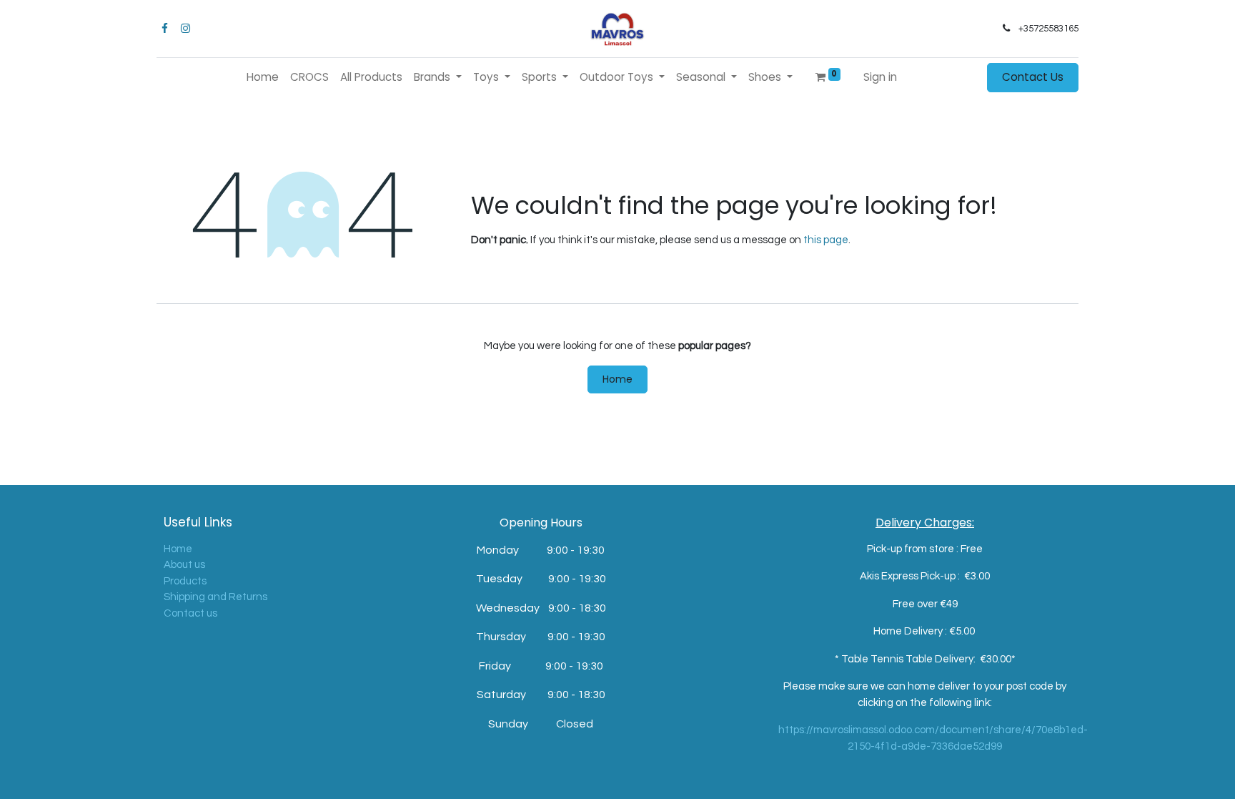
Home (617, 379)
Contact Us (1032, 76)
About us (184, 564)
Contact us (190, 613)
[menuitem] (262, 78)
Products (185, 581)
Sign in (880, 76)
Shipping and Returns (215, 597)
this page (825, 240)
